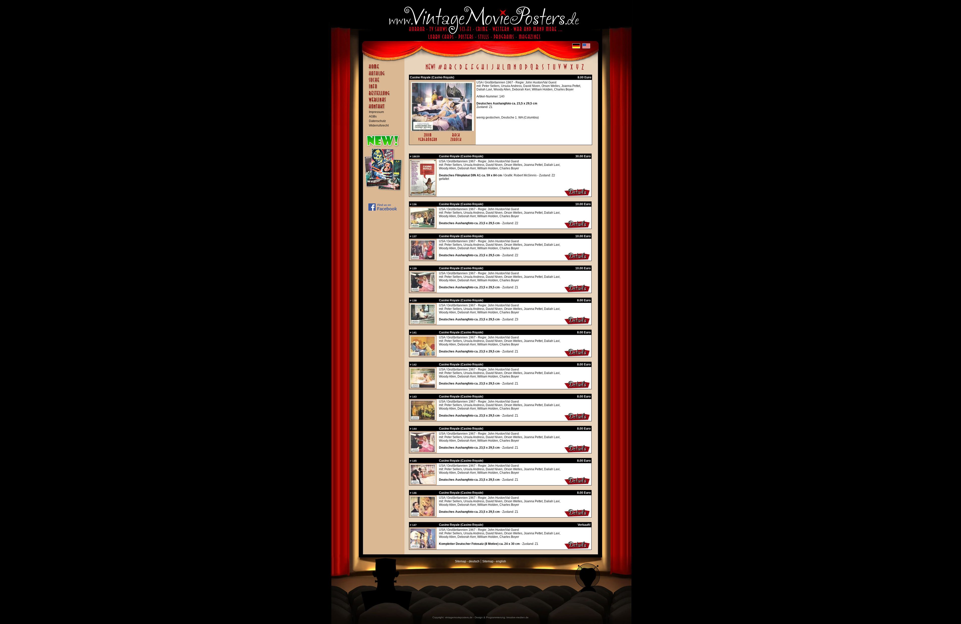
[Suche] (385, 82)
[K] (498, 69)
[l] (503, 69)
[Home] (385, 69)
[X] (571, 69)
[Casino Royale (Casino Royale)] (442, 130)
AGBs (373, 116)
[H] (482, 69)
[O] (520, 69)
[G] (477, 69)
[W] (565, 69)
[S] (543, 69)
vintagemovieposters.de (458, 617)
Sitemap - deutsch (467, 561)
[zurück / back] (456, 141)
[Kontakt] (385, 108)
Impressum (376, 112)
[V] (559, 69)
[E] (466, 69)
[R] (537, 69)
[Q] (531, 69)
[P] (526, 69)
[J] (492, 69)
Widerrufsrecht (379, 125)
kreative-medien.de (518, 617)
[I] (487, 69)
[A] (445, 69)
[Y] (577, 69)
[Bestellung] (385, 95)
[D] (460, 69)
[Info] (385, 88)
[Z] (582, 69)
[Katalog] (385, 75)
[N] (515, 69)
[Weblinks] (385, 102)
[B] (450, 69)
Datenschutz (377, 121)
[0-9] (440, 69)
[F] (472, 69)
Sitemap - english (494, 561)
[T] (548, 69)
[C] (455, 69)
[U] (554, 69)
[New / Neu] (430, 69)
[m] (509, 69)
